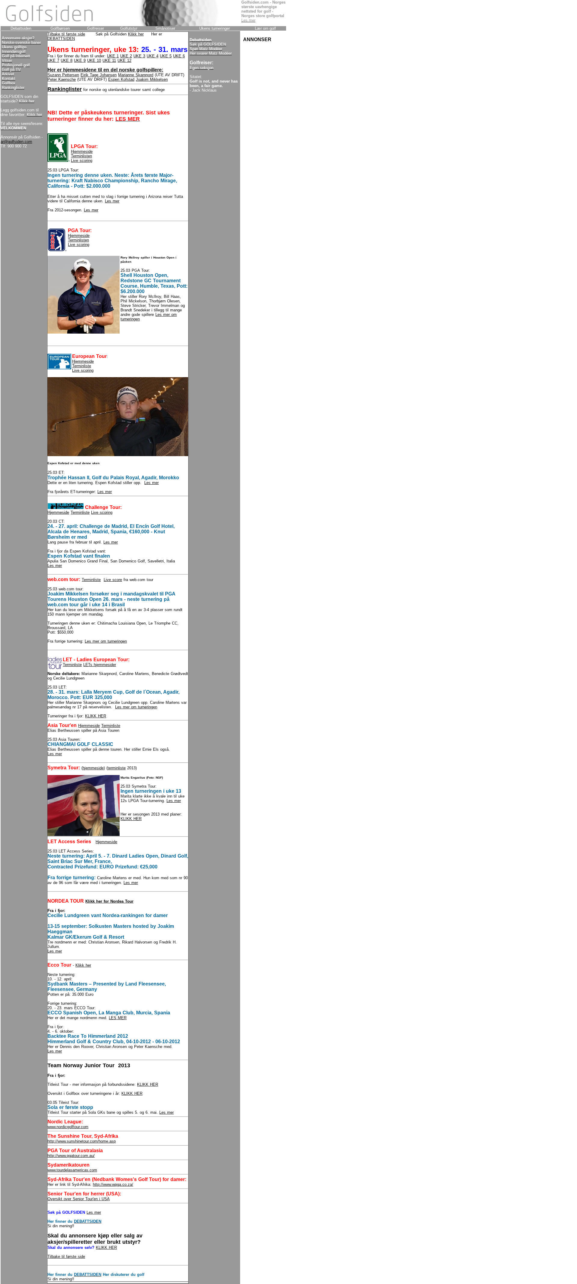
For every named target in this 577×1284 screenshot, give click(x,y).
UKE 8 (66, 60)
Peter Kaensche (61, 79)
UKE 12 (124, 60)
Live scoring (81, 160)
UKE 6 (179, 56)
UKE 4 (152, 56)
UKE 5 (166, 56)
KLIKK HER (95, 716)
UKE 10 (94, 60)
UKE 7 (53, 60)
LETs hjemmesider (99, 664)
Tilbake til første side (66, 34)
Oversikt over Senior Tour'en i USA (78, 1199)
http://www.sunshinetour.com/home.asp (81, 1141)
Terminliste (81, 366)
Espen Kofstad (121, 79)
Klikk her (136, 34)
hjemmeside (93, 768)
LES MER (118, 1018)
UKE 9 (80, 60)
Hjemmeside (82, 151)
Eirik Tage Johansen (99, 75)
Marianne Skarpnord (135, 75)
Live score (113, 579)
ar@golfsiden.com (16, 141)
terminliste (117, 768)
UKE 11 (109, 60)
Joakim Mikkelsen (152, 79)
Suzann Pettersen (63, 75)
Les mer (112, 201)
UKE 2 (126, 56)
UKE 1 (113, 56)
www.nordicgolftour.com (67, 1127)
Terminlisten (81, 156)
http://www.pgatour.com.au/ (71, 1155)
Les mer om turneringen (106, 641)
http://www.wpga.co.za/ (113, 1184)
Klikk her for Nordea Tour (109, 901)
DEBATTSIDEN (61, 38)
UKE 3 (139, 56)
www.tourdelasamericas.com (72, 1170)
